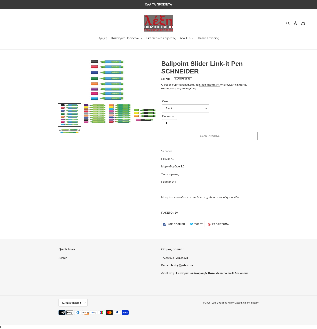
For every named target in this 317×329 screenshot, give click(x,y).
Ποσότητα (168, 116)
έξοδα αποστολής (209, 84)
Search (63, 257)
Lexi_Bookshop (219, 303)
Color (165, 101)
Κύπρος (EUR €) (72, 302)
